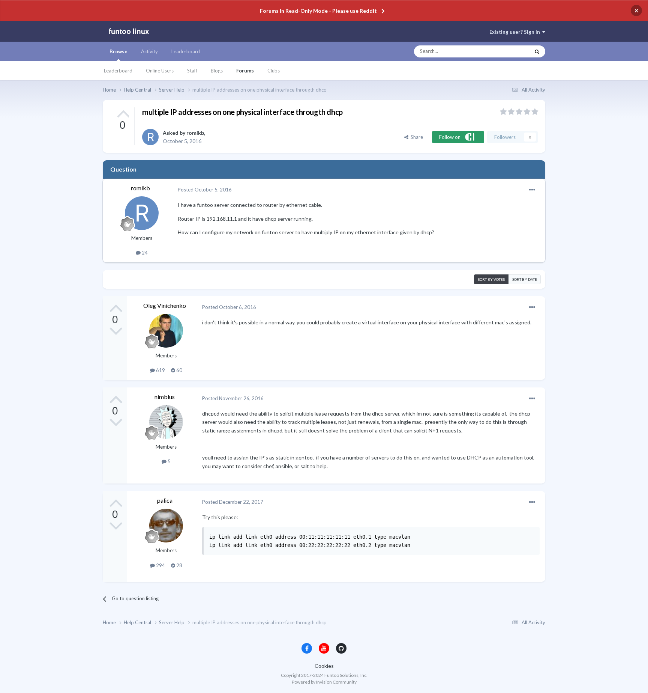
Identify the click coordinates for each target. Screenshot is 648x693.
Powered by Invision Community (324, 682)
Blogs (217, 71)
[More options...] (532, 189)
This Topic (512, 51)
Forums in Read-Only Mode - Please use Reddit (318, 11)
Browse (119, 51)
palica (164, 500)
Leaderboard (118, 71)
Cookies (324, 666)
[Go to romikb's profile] (150, 137)
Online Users (160, 71)
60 (178, 370)
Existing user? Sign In (515, 32)
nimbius (164, 396)
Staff (192, 71)
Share (415, 137)
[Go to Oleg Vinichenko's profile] (166, 331)
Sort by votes (491, 279)
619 (160, 370)
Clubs (273, 71)
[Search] (537, 51)
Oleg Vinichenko (164, 305)
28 (178, 565)
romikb (195, 133)
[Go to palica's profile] (166, 525)
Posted (205, 190)
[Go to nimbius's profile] (166, 422)
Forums (245, 71)
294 (160, 565)
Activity (149, 51)
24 (144, 253)
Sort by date (524, 279)
